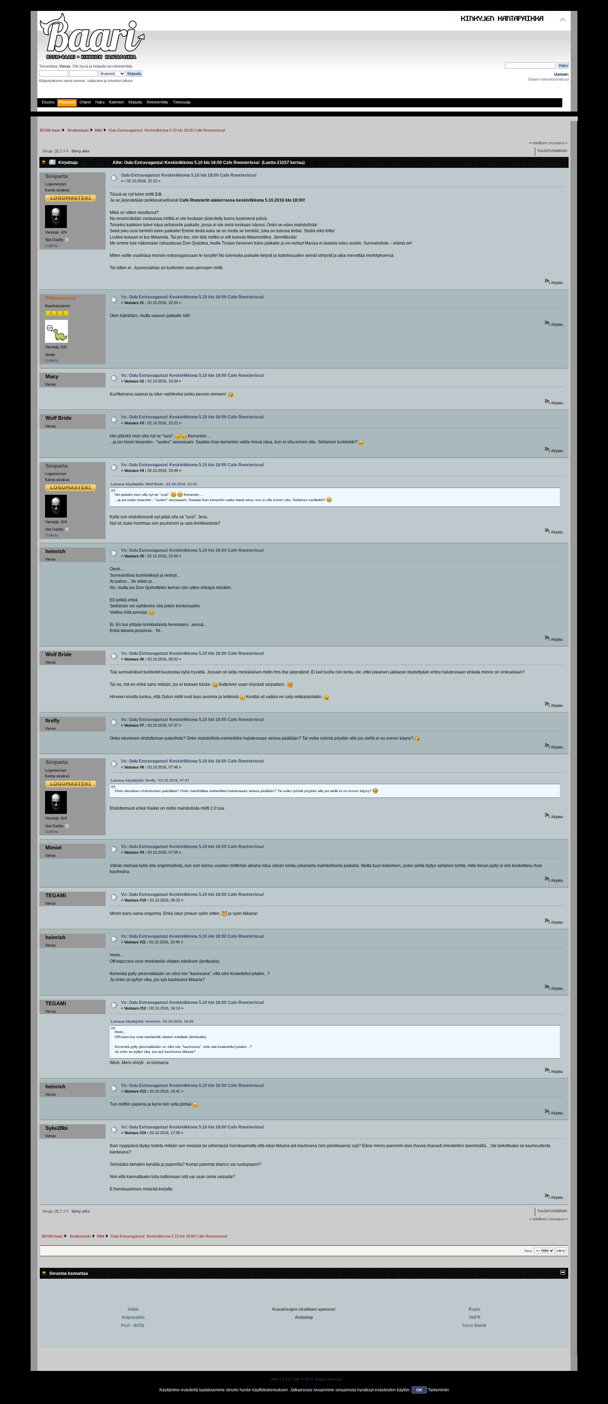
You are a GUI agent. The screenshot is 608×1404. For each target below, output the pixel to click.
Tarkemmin (438, 1389)
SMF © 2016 (303, 1379)
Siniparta (56, 176)
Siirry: (528, 1251)
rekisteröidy (122, 66)
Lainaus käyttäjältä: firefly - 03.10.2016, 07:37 (150, 780)
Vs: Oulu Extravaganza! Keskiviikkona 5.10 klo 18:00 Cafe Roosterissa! (192, 297)
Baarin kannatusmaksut (548, 79)
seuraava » (558, 143)
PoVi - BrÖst (132, 1325)
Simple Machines (329, 1379)
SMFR (475, 1317)
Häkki (133, 1309)
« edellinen (538, 143)
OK (419, 1390)
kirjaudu (99, 66)
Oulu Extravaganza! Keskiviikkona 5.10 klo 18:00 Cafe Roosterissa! (188, 175)
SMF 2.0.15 (280, 1379)
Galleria (51, 246)
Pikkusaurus (60, 298)
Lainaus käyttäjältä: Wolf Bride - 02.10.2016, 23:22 (154, 484)
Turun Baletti (474, 1325)
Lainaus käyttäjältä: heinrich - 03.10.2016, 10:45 (152, 1021)
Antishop (304, 1317)
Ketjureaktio (133, 1317)
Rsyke (475, 1309)
